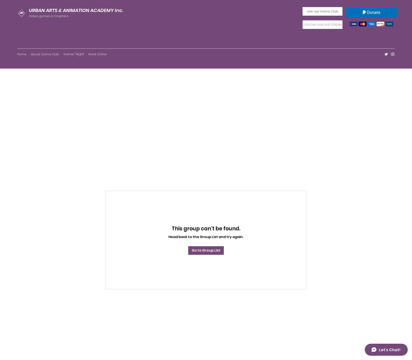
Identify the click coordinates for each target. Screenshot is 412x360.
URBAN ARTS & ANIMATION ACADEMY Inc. (76, 10)
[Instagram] (393, 54)
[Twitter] (386, 54)
